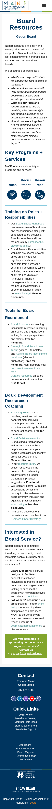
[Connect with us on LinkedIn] (20, 698)
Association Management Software (26, 791)
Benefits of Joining (25, 718)
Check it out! (32, 596)
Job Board (26, 744)
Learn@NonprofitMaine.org (26, 625)
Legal (33, 802)
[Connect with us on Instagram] (26, 698)
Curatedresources (21, 375)
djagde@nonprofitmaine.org (27, 653)
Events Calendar (26, 755)
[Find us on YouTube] (32, 698)
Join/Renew (25, 714)
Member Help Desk (26, 722)
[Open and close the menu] (39, 5)
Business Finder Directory (25, 519)
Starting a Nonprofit (25, 725)
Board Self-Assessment (24, 438)
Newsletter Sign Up (26, 729)
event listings (22, 293)
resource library (27, 464)
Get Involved (26, 759)
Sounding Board (20, 412)
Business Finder (26, 748)
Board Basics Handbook (30, 223)
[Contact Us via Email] (38, 698)
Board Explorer (19, 324)
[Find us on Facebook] (13, 698)
